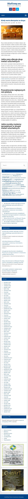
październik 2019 (8, 369)
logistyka (18, 179)
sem (8, 190)
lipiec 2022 (6, 331)
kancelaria (23, 177)
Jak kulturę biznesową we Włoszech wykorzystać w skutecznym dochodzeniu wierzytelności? (12, 210)
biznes (18, 174)
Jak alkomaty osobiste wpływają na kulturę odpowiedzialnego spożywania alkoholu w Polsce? (13, 205)
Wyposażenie (7, 440)
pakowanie (20, 185)
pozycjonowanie (7, 186)
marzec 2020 (7, 361)
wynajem (13, 195)
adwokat (4, 174)
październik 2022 (8, 326)
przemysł (10, 188)
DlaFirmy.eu (14, 3)
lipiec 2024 (6, 302)
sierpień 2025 (7, 287)
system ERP (18, 190)
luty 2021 (6, 356)
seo (11, 190)
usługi (19, 192)
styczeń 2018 (7, 403)
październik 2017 (8, 408)
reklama (22, 188)
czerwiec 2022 (7, 333)
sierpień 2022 (7, 330)
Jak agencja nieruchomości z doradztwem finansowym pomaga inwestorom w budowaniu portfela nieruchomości (14, 215)
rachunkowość (16, 188)
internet (5, 177)
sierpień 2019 (7, 372)
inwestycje (12, 177)
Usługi (19, 22)
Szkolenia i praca (8, 433)
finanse (15, 176)
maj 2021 (6, 351)
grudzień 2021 (7, 343)
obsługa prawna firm (13, 183)
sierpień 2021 (7, 346)
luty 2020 (6, 362)
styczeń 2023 (7, 321)
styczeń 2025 (7, 297)
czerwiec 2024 (7, 303)
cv (22, 174)
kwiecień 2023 (7, 316)
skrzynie (14, 190)
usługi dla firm (9, 194)
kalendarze (17, 177)
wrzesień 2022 (7, 328)
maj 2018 (6, 397)
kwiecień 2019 (7, 379)
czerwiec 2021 (7, 349)
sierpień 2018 (7, 392)
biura (8, 174)
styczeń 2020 (7, 364)
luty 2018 (6, 402)
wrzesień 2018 (7, 390)
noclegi (3, 183)
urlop (16, 192)
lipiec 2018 (6, 393)
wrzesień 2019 (7, 371)
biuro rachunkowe (12, 174)
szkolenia (5, 192)
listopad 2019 (7, 367)
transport (12, 192)
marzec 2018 (7, 400)
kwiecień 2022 (7, 336)
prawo (5, 188)
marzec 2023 (7, 318)
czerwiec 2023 (7, 313)
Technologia (7, 435)
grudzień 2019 (7, 366)
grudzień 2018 (7, 385)
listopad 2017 (7, 407)
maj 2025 (6, 292)
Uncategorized (7, 436)
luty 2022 (6, 339)
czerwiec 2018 (7, 395)
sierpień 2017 (7, 412)
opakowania (6, 185)
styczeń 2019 (7, 384)
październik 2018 (8, 389)
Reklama (6, 431)
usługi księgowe (20, 194)
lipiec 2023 (6, 312)
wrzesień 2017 (7, 410)
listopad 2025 (7, 284)
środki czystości (18, 195)
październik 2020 (8, 357)
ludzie (22, 179)
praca (23, 186)
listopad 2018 (7, 387)
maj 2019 (6, 377)
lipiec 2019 (6, 374)
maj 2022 (6, 334)
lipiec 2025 (6, 289)
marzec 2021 (7, 354)
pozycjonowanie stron (16, 186)
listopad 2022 (7, 325)
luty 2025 (6, 295)
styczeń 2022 (7, 341)
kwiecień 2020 (7, 359)
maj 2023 (6, 315)
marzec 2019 (7, 380)
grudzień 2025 (7, 282)
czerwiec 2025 (7, 290)
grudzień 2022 (7, 323)
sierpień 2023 (7, 310)
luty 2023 (6, 320)
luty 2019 (6, 382)
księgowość (7, 179)
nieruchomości (17, 181)
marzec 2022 (7, 338)
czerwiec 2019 (7, 375)
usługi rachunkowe (7, 195)
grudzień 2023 (7, 307)
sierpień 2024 (7, 300)
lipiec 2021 (6, 348)
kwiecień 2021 (7, 352)
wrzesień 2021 (7, 344)
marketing (6, 181)
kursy (13, 179)
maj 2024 (6, 305)
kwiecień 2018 (7, 398)
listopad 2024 (7, 298)
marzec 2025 (7, 294)
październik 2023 (8, 308)
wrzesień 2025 (7, 285)
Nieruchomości (7, 430)
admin (13, 22)
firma (19, 176)
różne (4, 190)
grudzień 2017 (7, 405)
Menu (3, 15)
